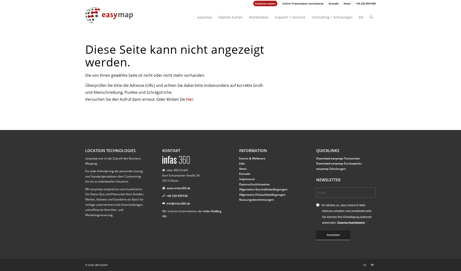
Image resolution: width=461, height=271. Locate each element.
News (347, 3)
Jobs (242, 163)
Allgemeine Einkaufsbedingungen (262, 195)
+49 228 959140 (177, 196)
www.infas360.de (178, 188)
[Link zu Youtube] (372, 264)
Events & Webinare (252, 158)
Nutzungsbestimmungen (256, 200)
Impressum (247, 179)
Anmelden (333, 235)
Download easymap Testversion (338, 158)
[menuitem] (265, 3)
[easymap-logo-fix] (109, 19)
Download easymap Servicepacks (339, 163)
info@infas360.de (178, 203)
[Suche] (371, 15)
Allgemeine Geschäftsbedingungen (263, 189)
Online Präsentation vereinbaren (303, 3)
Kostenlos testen (265, 3)
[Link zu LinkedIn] (365, 264)
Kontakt (334, 3)
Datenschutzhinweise (254, 184)
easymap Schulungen (331, 169)
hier (189, 99)
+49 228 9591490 (366, 3)
